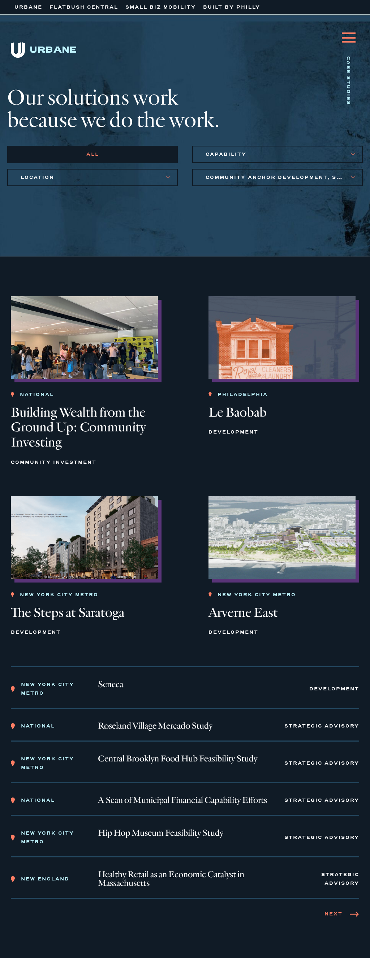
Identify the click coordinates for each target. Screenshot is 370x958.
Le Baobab (237, 412)
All (92, 154)
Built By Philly (231, 7)
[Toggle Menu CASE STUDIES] (349, 32)
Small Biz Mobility (160, 7)
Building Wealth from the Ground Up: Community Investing (78, 427)
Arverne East (243, 613)
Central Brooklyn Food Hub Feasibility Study (177, 759)
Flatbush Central (84, 7)
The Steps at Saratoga (67, 613)
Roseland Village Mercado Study (155, 726)
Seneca (110, 684)
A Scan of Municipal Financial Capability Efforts (182, 800)
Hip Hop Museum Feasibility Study (160, 833)
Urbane (28, 7)
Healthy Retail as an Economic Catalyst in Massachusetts (171, 879)
